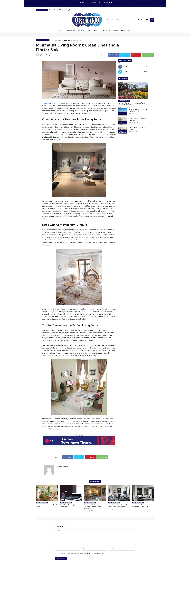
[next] (153, 10)
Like (147, 66)
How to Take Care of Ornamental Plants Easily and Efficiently (131, 104)
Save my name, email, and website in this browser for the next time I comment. (81, 553)
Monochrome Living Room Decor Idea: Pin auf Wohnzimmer (119, 506)
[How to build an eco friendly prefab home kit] (122, 111)
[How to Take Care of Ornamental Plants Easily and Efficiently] (133, 90)
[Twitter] (144, 19)
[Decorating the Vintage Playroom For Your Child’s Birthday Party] (95, 493)
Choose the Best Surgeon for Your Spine (61, 10)
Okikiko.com (47, 103)
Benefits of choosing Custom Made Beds (69, 506)
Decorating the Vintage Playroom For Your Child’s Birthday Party (92, 506)
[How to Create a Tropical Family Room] (47, 493)
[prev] (149, 10)
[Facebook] (138, 19)
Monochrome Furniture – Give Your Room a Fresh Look (142, 506)
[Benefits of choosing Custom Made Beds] (71, 493)
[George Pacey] (38, 54)
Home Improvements (45, 35)
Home (37, 35)
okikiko (120, 107)
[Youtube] (146, 19)
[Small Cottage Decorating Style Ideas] (122, 121)
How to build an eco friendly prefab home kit (138, 110)
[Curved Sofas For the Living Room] (122, 130)
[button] (152, 20)
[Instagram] (141, 19)
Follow (145, 71)
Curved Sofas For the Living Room (138, 128)
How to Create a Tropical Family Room (46, 506)
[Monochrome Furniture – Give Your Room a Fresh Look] (143, 493)
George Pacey (45, 55)
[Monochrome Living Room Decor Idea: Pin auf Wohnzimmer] (119, 493)
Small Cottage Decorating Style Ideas (137, 119)
